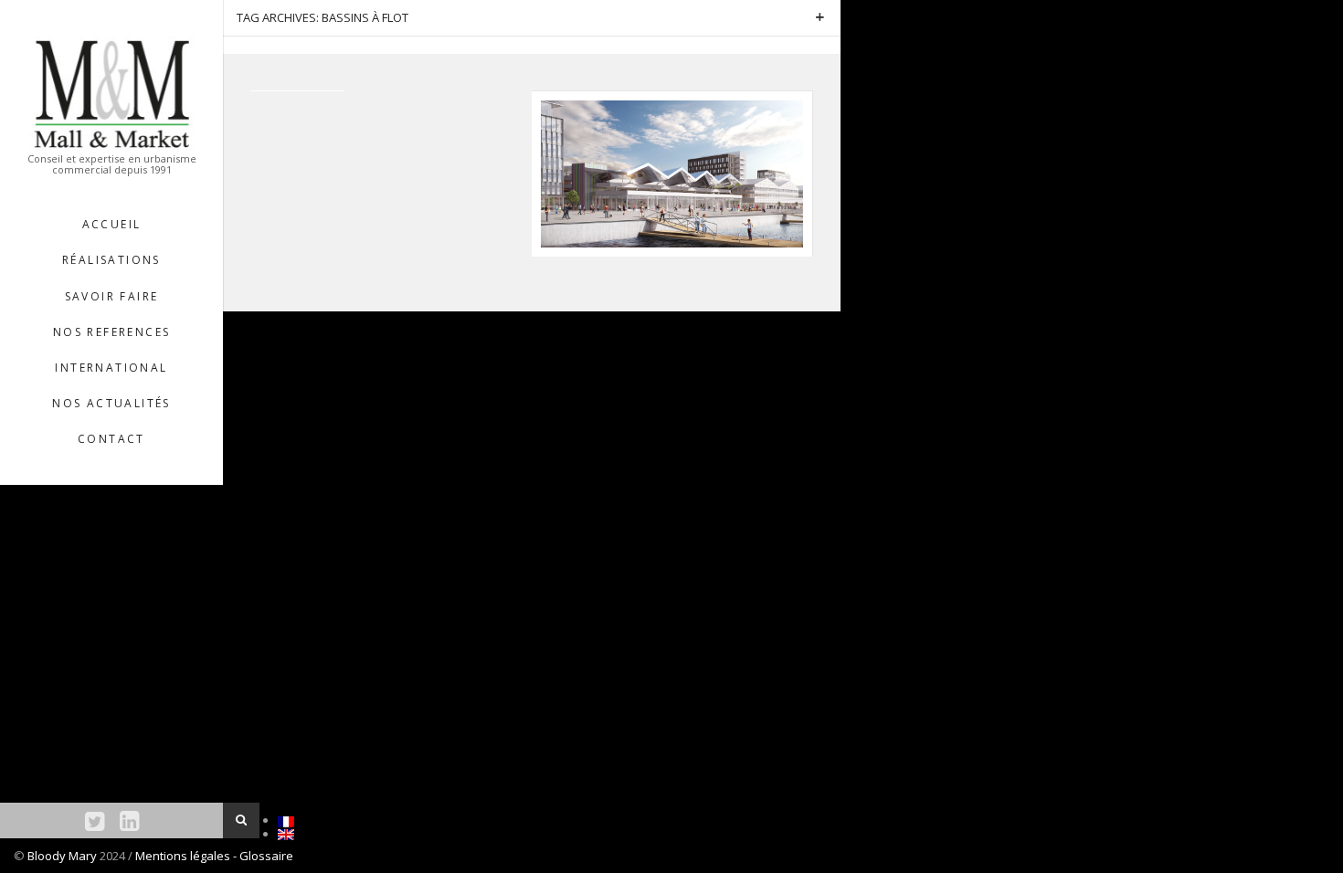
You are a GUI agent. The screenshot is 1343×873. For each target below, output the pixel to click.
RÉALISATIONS (111, 260)
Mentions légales (184, 855)
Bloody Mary (62, 855)
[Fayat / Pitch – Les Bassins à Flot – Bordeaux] (672, 172)
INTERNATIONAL (111, 367)
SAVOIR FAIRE (112, 296)
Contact (111, 439)
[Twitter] (95, 820)
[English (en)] (286, 834)
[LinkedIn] (129, 820)
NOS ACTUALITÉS (111, 403)
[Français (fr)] (286, 820)
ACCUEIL (112, 224)
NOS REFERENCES (112, 332)
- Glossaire (263, 855)
